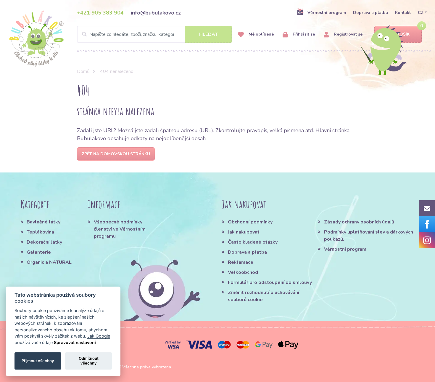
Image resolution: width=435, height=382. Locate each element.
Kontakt (403, 12)
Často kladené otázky (253, 242)
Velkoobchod (243, 272)
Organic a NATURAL (49, 262)
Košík (403, 34)
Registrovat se (347, 34)
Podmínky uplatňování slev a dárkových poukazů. (368, 235)
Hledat (208, 34)
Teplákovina (40, 232)
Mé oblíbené (260, 34)
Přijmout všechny (38, 360)
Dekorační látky (44, 242)
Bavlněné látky (43, 222)
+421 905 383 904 (100, 12)
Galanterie (39, 252)
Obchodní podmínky (250, 222)
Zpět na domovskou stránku (116, 154)
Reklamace (240, 262)
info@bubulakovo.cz (156, 12)
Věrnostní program (326, 12)
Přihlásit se (303, 34)
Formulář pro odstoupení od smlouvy (270, 282)
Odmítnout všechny (89, 360)
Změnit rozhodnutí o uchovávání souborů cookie (263, 296)
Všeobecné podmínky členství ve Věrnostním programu (120, 229)
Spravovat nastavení (75, 342)
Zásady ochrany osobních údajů (359, 222)
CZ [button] (420, 12)
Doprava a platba (370, 12)
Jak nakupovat (244, 232)
